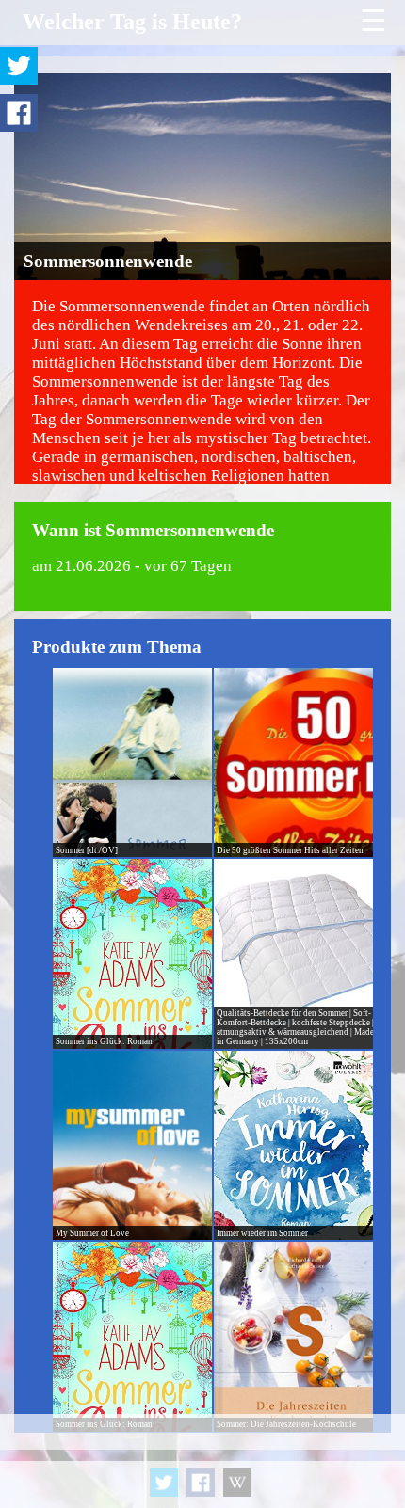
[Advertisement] (202, 1461)
